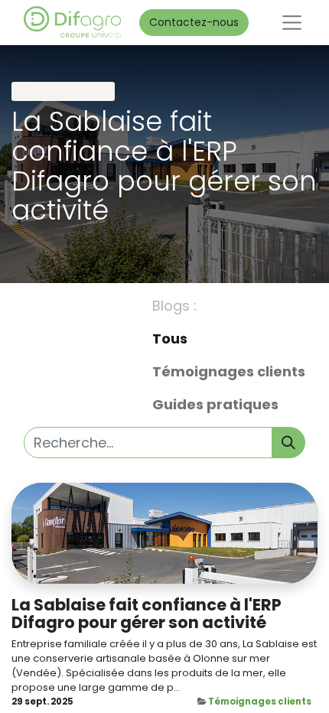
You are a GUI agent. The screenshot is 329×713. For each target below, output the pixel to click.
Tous (169, 338)
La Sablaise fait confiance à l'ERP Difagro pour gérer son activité (146, 613)
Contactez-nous (194, 22)
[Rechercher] (288, 442)
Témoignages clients (259, 701)
